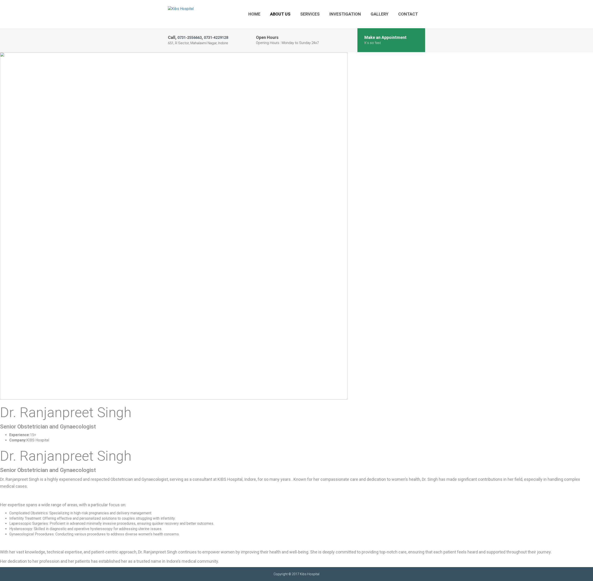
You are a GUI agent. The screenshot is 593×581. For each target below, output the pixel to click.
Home (254, 14)
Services (310, 14)
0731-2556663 (189, 37)
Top (582, 570)
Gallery (379, 14)
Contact (408, 14)
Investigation (345, 14)
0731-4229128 (216, 37)
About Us (280, 14)
